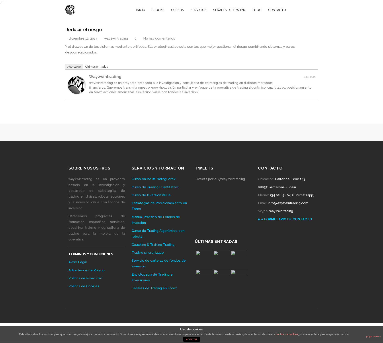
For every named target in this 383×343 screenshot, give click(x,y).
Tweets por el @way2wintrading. (220, 179)
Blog (257, 10)
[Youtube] (309, 9)
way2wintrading (116, 38)
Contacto (277, 10)
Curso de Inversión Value (151, 195)
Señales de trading (229, 10)
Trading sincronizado (148, 253)
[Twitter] (302, 9)
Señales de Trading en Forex (154, 288)
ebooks (158, 10)
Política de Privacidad (85, 278)
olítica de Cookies (85, 286)
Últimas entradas (96, 66)
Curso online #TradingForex (154, 179)
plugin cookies (373, 336)
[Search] (316, 9)
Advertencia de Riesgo (86, 270)
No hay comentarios (158, 38)
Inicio (140, 10)
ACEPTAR (191, 339)
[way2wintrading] (70, 6)
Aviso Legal (77, 262)
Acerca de (74, 66)
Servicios (199, 10)
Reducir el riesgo (83, 29)
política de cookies (287, 334)
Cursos (177, 10)
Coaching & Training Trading (153, 245)
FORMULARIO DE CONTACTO (288, 219)
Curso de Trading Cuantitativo (155, 187)
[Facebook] (294, 9)
